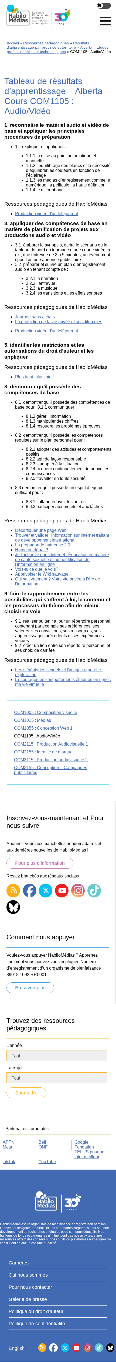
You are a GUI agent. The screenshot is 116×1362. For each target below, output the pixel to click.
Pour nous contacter (30, 1287)
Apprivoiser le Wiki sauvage (42, 574)
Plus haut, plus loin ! (34, 377)
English (104, 6)
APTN (9, 1142)
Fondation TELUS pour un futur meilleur (89, 1152)
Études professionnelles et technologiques (57, 49)
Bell (42, 1142)
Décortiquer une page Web (41, 530)
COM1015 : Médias (32, 720)
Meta (7, 1147)
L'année (14, 1045)
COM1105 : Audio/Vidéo (37, 736)
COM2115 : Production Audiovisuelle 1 (51, 744)
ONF (43, 1147)
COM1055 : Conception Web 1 (43, 728)
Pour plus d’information (40, 863)
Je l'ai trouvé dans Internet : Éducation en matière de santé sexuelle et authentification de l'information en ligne (62, 559)
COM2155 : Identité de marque (43, 752)
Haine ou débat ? (31, 550)
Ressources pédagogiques (46, 43)
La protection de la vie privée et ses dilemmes (58, 321)
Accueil (13, 43)
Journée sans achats (35, 317)
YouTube (47, 1161)
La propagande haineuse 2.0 (42, 545)
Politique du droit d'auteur (36, 1311)
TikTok (9, 1161)
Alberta (86, 47)
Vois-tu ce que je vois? (36, 569)
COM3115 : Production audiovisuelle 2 (51, 759)
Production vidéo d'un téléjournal (46, 213)
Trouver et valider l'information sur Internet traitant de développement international (62, 537)
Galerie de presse (28, 1299)
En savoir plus (30, 987)
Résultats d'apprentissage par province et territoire (48, 45)
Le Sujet (14, 1067)
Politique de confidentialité (37, 1323)
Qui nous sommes (28, 1275)
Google (81, 1142)
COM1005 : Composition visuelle (45, 712)
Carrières (19, 1263)
